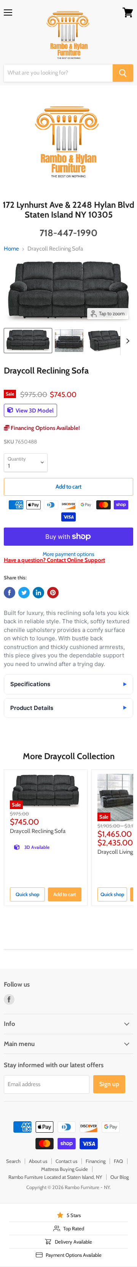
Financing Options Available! (45, 428)
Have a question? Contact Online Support (54, 560)
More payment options (68, 554)
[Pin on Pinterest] (53, 592)
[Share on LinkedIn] (38, 592)
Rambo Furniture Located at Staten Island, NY (55, 1177)
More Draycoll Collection (69, 756)
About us (38, 1161)
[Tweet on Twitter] (24, 592)
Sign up (109, 1084)
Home (11, 249)
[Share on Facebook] (9, 592)
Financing (95, 1161)
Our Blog (119, 1177)
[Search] (123, 73)
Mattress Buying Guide (64, 1169)
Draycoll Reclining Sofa (37, 831)
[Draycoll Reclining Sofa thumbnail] (28, 340)
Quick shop (27, 894)
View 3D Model (34, 410)
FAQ (118, 1161)
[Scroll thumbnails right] (126, 341)
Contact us (66, 1161)
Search (13, 1161)
